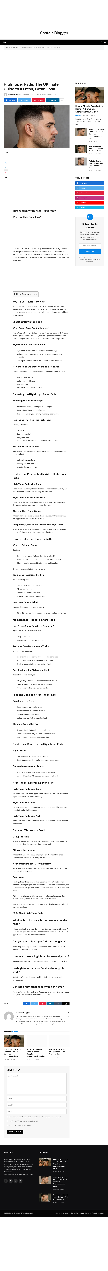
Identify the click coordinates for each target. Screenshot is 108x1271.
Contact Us (74, 1213)
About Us (66, 1213)
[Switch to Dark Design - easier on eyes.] (101, 42)
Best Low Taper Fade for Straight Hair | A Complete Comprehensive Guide (96, 163)
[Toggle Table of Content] (34, 294)
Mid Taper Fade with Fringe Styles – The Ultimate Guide (57, 1051)
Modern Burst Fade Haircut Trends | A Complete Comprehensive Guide (36, 1052)
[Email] (6, 177)
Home (5, 42)
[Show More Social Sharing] (62, 100)
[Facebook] (6, 158)
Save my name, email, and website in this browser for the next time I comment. (35, 1117)
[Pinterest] (6, 172)
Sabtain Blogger (15, 94)
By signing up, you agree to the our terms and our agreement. (90, 259)
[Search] (105, 42)
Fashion (78, 115)
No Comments (41, 94)
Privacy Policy (95, 259)
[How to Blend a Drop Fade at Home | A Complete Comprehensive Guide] (14, 1041)
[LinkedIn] (6, 168)
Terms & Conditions (98, 1213)
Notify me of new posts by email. (20, 1125)
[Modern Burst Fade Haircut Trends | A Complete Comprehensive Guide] (37, 1041)
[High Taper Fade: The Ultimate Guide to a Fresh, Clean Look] (37, 126)
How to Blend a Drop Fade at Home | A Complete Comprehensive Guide (13, 1052)
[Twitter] (6, 163)
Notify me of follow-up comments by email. (23, 1121)
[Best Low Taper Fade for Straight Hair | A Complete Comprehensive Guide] (81, 161)
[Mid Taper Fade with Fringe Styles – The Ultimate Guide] (59, 1041)
